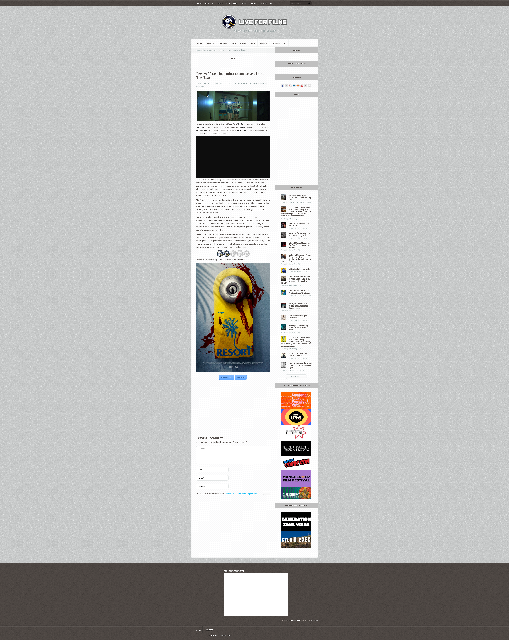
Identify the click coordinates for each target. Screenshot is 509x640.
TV (271, 3)
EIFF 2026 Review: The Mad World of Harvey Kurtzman (299, 291)
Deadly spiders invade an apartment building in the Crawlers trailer (298, 305)
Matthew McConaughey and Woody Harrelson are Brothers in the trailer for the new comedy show (296, 258)
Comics (219, 3)
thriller (262, 83)
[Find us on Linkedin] (294, 85)
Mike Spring (293, 219)
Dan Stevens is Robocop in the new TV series (299, 224)
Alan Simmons (209, 83)
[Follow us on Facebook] (282, 85)
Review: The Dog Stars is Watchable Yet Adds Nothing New (300, 197)
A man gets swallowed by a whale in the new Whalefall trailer (299, 327)
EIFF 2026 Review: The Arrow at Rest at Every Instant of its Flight (300, 365)
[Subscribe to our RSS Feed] (298, 85)
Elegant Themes (295, 620)
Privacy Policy (227, 635)
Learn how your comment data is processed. (241, 494)
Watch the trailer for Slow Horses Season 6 (299, 354)
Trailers (263, 3)
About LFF (209, 3)
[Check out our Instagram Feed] (309, 85)
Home (199, 3)
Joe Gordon (293, 286)
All (203, 50)
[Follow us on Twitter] (286, 85)
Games (235, 3)
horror (250, 83)
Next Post (241, 377)
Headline (244, 83)
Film (228, 3)
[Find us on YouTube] (301, 85)
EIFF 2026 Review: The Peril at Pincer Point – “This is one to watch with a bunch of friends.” (295, 279)
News (244, 3)
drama (233, 83)
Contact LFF (212, 635)
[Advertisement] (233, 64)
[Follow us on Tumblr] (305, 85)
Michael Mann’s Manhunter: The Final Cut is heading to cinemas (299, 245)
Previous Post (226, 377)
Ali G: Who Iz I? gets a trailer (299, 269)
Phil (297, 228)
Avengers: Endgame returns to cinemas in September (299, 234)
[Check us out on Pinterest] (290, 85)
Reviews (252, 3)
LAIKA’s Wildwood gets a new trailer (298, 316)
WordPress (314, 620)
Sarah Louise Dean (295, 202)
